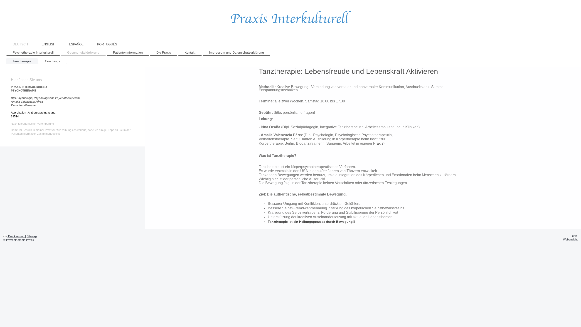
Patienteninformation (24, 133)
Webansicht (570, 239)
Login (574, 236)
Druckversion (16, 236)
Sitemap (32, 236)
